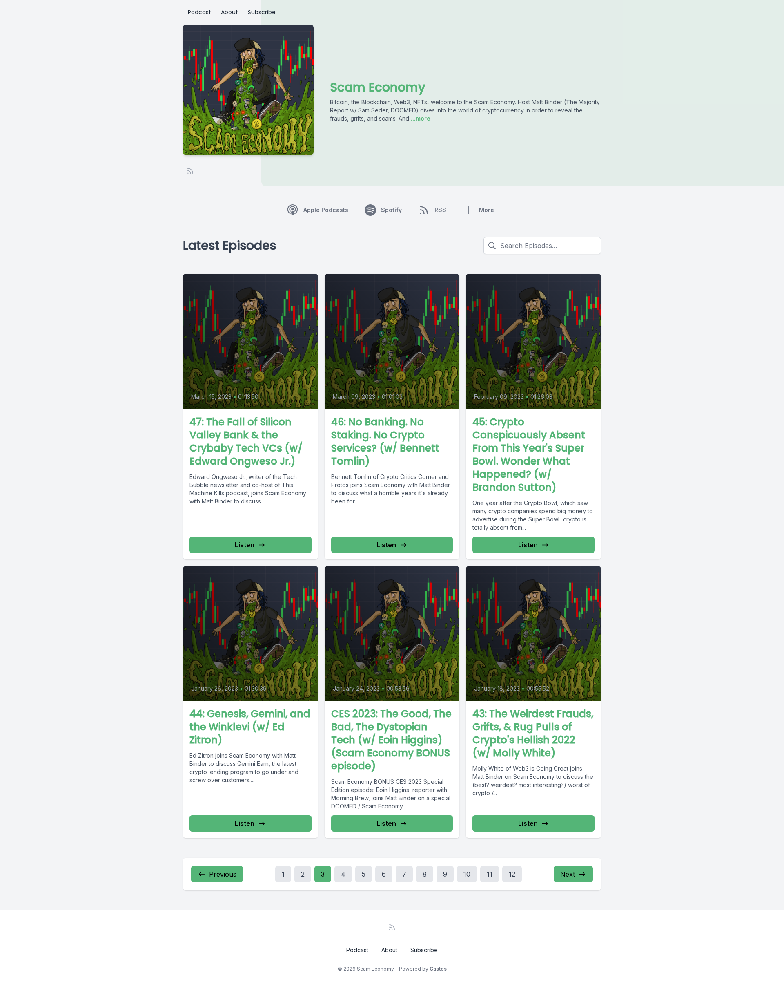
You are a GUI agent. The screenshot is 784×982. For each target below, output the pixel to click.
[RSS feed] (190, 170)
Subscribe (262, 12)
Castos (438, 969)
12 (512, 874)
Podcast (199, 12)
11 (489, 874)
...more (419, 118)
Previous (222, 874)
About (229, 12)
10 (466, 874)
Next (567, 874)
